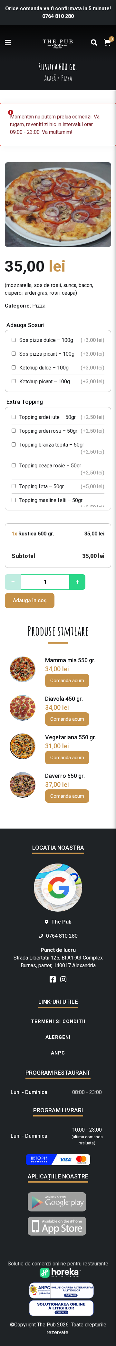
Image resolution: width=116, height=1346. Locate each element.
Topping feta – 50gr (61, 486)
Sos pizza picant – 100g (61, 354)
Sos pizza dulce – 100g (61, 340)
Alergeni (58, 1037)
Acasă (50, 78)
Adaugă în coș (29, 600)
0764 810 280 (58, 16)
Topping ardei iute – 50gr (61, 417)
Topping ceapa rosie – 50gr (61, 469)
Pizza (38, 306)
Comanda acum (67, 680)
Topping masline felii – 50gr (61, 503)
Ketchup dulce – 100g (61, 368)
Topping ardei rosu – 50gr (61, 431)
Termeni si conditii (58, 1021)
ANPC (58, 1053)
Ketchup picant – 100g (61, 381)
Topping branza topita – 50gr (61, 448)
